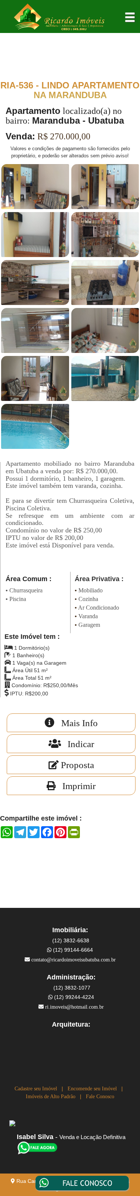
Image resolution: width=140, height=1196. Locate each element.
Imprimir (76, 786)
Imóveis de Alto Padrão (50, 1096)
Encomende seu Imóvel (92, 1088)
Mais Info (76, 723)
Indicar (77, 744)
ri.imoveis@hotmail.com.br (74, 1007)
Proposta (76, 765)
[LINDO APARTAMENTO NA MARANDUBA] (35, 186)
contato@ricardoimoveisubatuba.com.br (73, 960)
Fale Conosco (100, 1096)
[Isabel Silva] (37, 1147)
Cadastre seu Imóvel (36, 1088)
